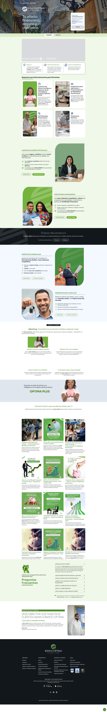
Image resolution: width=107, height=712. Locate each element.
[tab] (49, 35)
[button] (76, 620)
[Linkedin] (56, 692)
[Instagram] (50, 692)
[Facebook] (53, 692)
